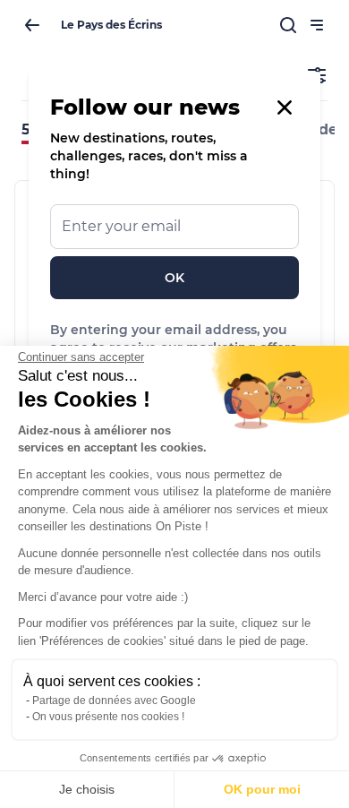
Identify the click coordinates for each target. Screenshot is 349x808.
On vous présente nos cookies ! (108, 716)
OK (174, 278)
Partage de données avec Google (114, 700)
